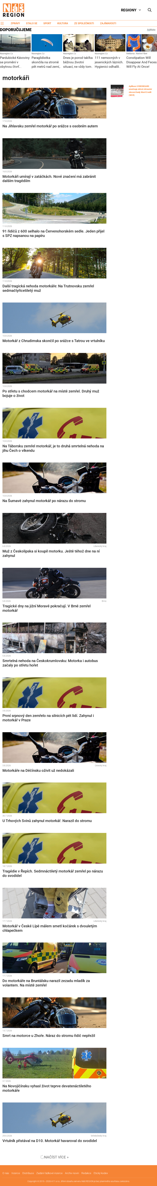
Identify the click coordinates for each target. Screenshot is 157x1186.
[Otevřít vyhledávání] (150, 10)
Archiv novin (72, 1173)
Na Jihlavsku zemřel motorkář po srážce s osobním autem (50, 126)
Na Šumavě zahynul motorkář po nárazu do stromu (44, 501)
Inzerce (15, 1173)
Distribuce (28, 1173)
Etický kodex (101, 1173)
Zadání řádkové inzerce (49, 1173)
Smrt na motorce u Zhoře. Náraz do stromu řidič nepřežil (48, 1036)
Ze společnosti (84, 23)
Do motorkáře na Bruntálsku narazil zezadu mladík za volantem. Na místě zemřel (46, 983)
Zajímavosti (108, 23)
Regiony (128, 10)
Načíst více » (56, 1157)
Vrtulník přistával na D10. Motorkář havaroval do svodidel (49, 1141)
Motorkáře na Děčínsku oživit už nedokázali (38, 770)
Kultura (62, 23)
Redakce (86, 1173)
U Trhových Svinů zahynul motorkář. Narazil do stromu (47, 821)
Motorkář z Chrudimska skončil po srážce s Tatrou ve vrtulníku (53, 341)
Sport (47, 23)
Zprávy (15, 23)
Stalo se (31, 23)
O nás (5, 1173)
